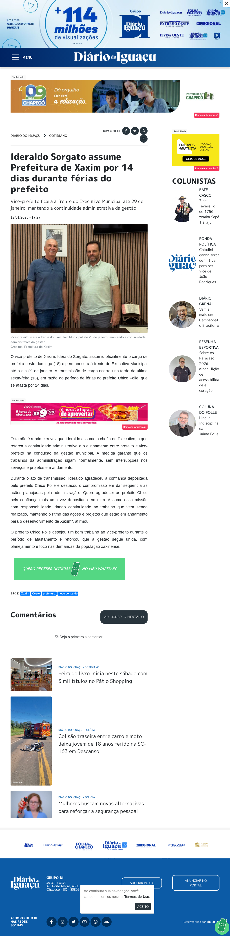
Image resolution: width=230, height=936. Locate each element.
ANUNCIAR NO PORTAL (196, 882)
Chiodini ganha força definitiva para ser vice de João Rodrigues (209, 265)
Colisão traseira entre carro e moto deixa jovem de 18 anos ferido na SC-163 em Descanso (102, 744)
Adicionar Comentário (124, 617)
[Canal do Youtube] (85, 922)
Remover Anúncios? (206, 115)
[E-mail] (144, 139)
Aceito (143, 906)
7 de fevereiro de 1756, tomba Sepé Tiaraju (209, 211)
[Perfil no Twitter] (74, 922)
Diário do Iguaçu (25, 135)
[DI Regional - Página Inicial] (28, 844)
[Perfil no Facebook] (51, 922)
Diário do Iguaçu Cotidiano (78, 667)
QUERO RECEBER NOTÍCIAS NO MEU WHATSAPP (69, 568)
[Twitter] (135, 131)
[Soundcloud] (107, 922)
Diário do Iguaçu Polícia (76, 729)
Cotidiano (58, 135)
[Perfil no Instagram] (63, 922)
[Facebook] (126, 131)
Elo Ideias (213, 922)
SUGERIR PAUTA (142, 883)
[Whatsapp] (144, 131)
